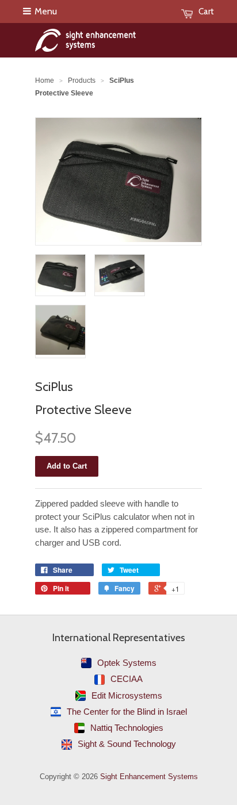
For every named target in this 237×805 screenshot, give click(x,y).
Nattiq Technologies (126, 728)
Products (81, 80)
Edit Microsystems (126, 695)
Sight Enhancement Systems (149, 776)
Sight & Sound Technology (127, 744)
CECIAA (126, 679)
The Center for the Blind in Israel (127, 711)
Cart (206, 11)
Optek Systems (126, 663)
